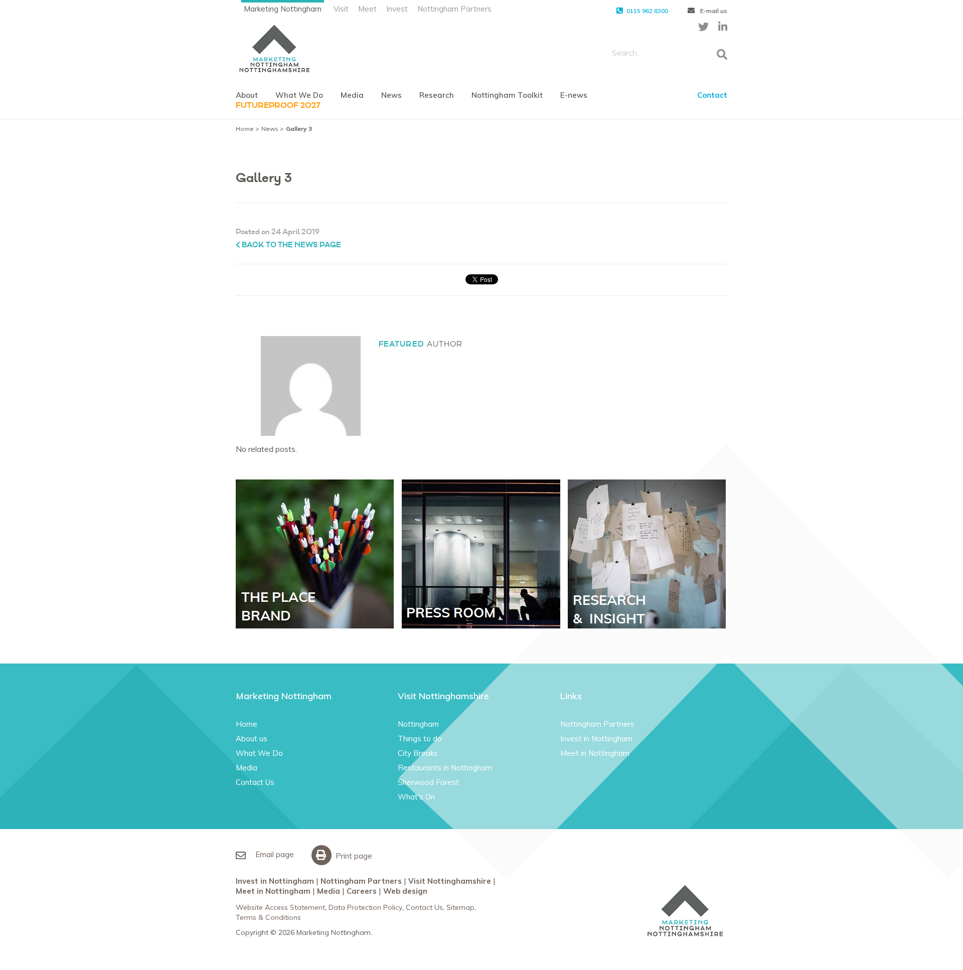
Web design (405, 891)
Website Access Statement (280, 907)
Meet (367, 9)
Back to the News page (290, 245)
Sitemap (460, 907)
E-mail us (713, 11)
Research (436, 95)
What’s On (416, 796)
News (391, 95)
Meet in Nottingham (594, 753)
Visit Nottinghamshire (449, 881)
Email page (273, 854)
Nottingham (418, 724)
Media (352, 95)
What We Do (299, 95)
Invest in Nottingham (596, 738)
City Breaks (418, 753)
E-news (573, 95)
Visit (341, 9)
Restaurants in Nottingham (445, 767)
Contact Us (255, 782)
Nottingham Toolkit (507, 95)
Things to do (420, 738)
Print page (353, 856)
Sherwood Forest (428, 782)
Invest (397, 9)
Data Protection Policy (365, 907)
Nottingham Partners (454, 9)
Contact (712, 95)
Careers (362, 891)
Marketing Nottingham (283, 9)
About (247, 95)
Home (245, 128)
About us (251, 738)
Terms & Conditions (268, 917)
